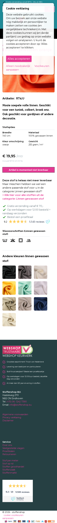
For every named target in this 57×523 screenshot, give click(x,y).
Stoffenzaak (9, 469)
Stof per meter (10, 460)
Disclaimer (8, 420)
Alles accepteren (18, 58)
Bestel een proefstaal (20, 217)
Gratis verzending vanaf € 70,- (25, 206)
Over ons (7, 445)
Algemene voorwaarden (15, 414)
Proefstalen (8, 451)
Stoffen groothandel (13, 466)
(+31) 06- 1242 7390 (16, 401)
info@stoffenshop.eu (20, 404)
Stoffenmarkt (9, 472)
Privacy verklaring (12, 417)
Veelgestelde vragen (13, 448)
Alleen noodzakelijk (18, 66)
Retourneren (9, 454)
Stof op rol (8, 463)
